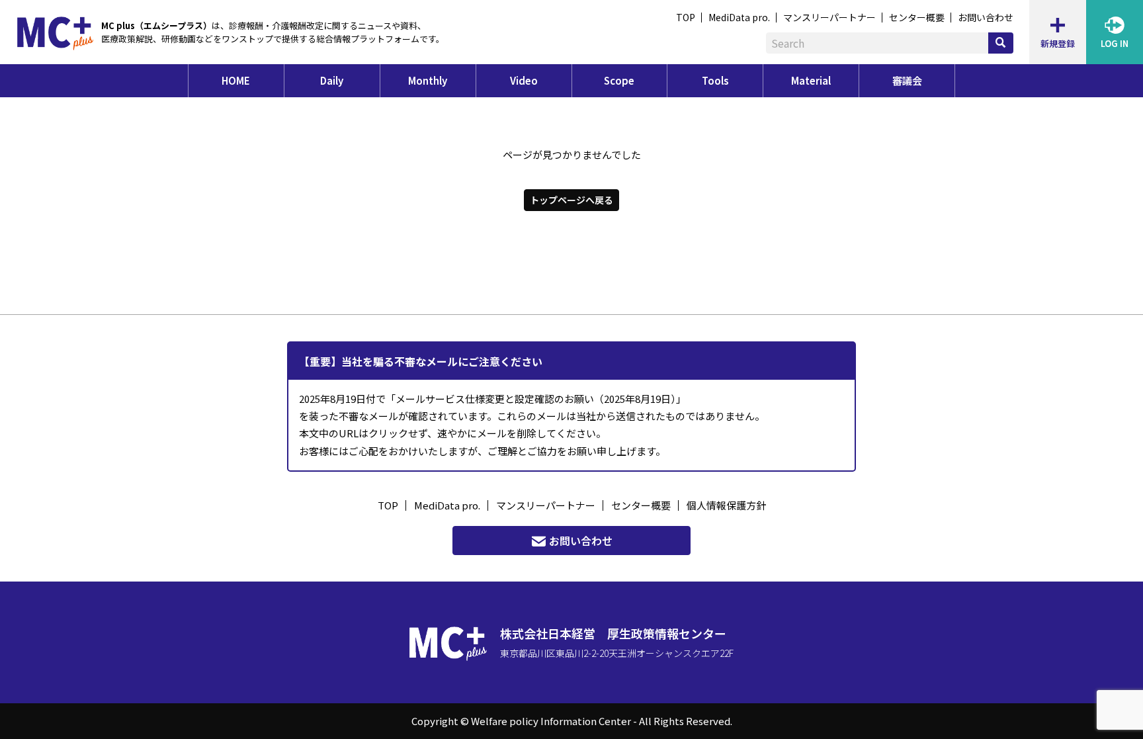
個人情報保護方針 (726, 505)
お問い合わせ (985, 17)
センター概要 (917, 17)
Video (524, 80)
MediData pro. (739, 17)
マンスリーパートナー (829, 17)
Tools (715, 80)
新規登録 (1057, 43)
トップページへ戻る (571, 199)
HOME (236, 80)
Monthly (427, 80)
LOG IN (1114, 43)
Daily (331, 80)
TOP (685, 17)
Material (811, 80)
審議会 (907, 80)
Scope (619, 80)
